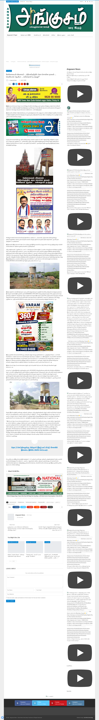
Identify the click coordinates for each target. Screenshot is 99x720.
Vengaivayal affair (41, 502)
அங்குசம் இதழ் (29, 1)
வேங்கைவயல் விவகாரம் (11, 504)
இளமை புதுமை (61, 35)
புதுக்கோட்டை (57, 502)
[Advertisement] (49, 48)
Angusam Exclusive (13, 542)
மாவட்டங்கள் (71, 35)
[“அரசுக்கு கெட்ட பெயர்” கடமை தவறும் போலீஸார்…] (34, 547)
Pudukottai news (21, 502)
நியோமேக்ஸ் (46, 35)
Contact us (22, 1)
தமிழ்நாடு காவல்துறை (50, 502)
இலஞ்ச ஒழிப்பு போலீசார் (31, 542)
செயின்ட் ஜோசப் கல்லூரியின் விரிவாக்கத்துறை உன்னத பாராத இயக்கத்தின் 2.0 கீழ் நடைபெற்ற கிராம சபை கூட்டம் (50, 528)
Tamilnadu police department (31, 502)
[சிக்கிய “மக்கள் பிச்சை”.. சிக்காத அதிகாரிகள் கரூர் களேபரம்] (16, 547)
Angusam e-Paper (12, 35)
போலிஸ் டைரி (37, 35)
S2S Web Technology (88, 717)
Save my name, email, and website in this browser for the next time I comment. (27, 597)
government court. (13, 502)
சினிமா (53, 35)
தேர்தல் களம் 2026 (25, 35)
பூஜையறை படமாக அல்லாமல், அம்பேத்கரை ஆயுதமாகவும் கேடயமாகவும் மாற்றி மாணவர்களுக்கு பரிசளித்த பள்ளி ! (20, 528)
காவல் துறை (9, 70)
